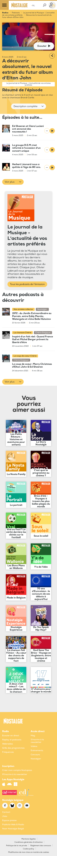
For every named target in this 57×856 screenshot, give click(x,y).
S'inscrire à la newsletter (37, 740)
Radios (5, 13)
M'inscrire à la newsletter (14, 774)
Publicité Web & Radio (13, 824)
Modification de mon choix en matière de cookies (28, 852)
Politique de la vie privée (16, 845)
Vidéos (34, 746)
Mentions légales (28, 839)
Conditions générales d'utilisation (28, 842)
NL (33, 5)
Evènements (37, 750)
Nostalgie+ (36, 758)
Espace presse (9, 820)
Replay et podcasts (11, 739)
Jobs (4, 816)
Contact (6, 812)
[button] (28, 106)
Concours (35, 754)
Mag (33, 735)
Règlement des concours (40, 845)
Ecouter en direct (10, 735)
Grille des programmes (13, 748)
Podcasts (16, 13)
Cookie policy (28, 849)
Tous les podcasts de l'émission (27, 284)
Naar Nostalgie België (13, 828)
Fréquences (8, 752)
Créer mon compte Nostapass (17, 770)
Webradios (7, 744)
